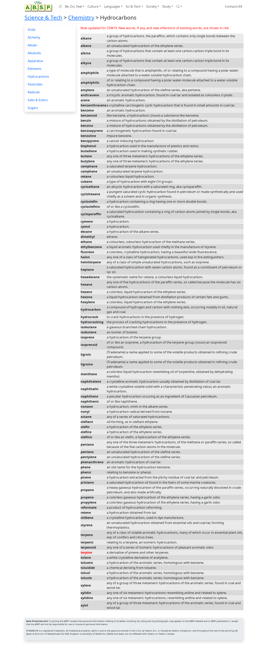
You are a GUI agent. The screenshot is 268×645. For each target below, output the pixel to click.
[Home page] (39, 6)
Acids (32, 29)
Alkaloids (34, 53)
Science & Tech (43, 17)
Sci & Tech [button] (133, 6)
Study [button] (166, 6)
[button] (179, 6)
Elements (34, 69)
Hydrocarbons (38, 76)
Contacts (232, 6)
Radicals (34, 92)
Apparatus (35, 61)
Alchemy (34, 37)
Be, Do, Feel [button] (73, 6)
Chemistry (81, 17)
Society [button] (151, 6)
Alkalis (32, 45)
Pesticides (35, 84)
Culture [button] (93, 6)
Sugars (33, 108)
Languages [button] (112, 6)
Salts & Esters (38, 100)
